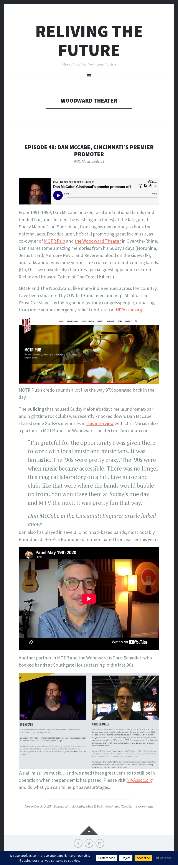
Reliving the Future (89, 40)
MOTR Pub (54, 241)
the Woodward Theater (98, 241)
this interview (100, 423)
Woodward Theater (118, 806)
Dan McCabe (74, 806)
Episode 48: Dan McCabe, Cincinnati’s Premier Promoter (89, 151)
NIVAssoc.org (129, 310)
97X (77, 161)
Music (86, 161)
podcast (98, 161)
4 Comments (144, 806)
